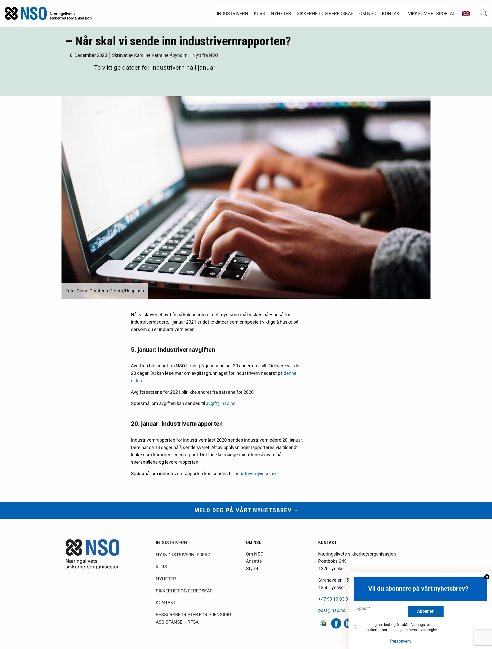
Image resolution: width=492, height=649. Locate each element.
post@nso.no (331, 610)
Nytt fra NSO (205, 55)
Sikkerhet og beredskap (325, 13)
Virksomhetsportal (431, 13)
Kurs (259, 13)
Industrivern (232, 13)
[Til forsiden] (48, 14)
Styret (252, 568)
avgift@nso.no (220, 403)
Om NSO (367, 13)
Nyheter (281, 13)
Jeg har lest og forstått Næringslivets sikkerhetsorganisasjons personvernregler (402, 627)
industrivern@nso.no (254, 473)
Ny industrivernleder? (183, 554)
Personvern (400, 641)
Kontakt (392, 13)
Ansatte (254, 561)
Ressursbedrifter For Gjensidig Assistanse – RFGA (193, 618)
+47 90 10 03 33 (334, 599)
